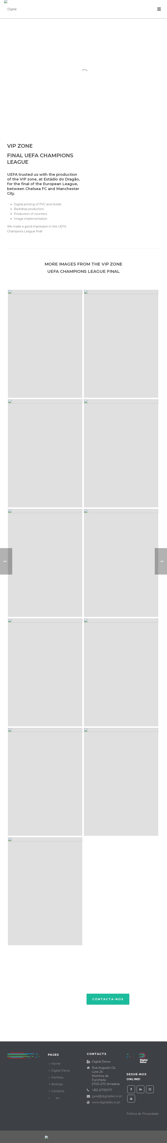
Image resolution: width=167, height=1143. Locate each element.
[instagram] (150, 1089)
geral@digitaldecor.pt (107, 1096)
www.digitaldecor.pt (106, 1102)
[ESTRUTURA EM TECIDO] (45, 344)
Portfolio (57, 1077)
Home (55, 1063)
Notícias (57, 1084)
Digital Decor (60, 1070)
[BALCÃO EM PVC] (45, 453)
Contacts (57, 1091)
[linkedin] (140, 1089)
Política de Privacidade (142, 1114)
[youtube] (131, 1099)
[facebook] (131, 1089)
